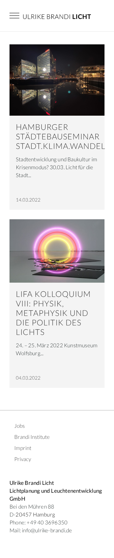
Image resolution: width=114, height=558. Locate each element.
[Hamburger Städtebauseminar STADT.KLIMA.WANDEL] (57, 80)
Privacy (22, 459)
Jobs (19, 425)
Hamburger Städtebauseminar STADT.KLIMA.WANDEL (60, 136)
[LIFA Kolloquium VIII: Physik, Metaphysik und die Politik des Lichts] (57, 251)
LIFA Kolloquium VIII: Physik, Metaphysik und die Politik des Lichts (53, 313)
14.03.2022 (28, 199)
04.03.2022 (28, 378)
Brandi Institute (32, 436)
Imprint (22, 448)
